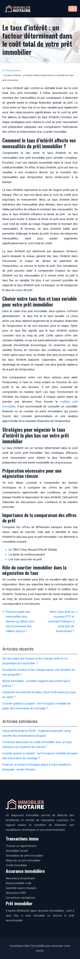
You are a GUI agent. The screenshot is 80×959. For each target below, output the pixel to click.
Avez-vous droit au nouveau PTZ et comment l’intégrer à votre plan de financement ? (61, 621)
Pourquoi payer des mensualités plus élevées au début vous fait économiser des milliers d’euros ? (20, 621)
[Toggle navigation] (72, 9)
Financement (13, 70)
